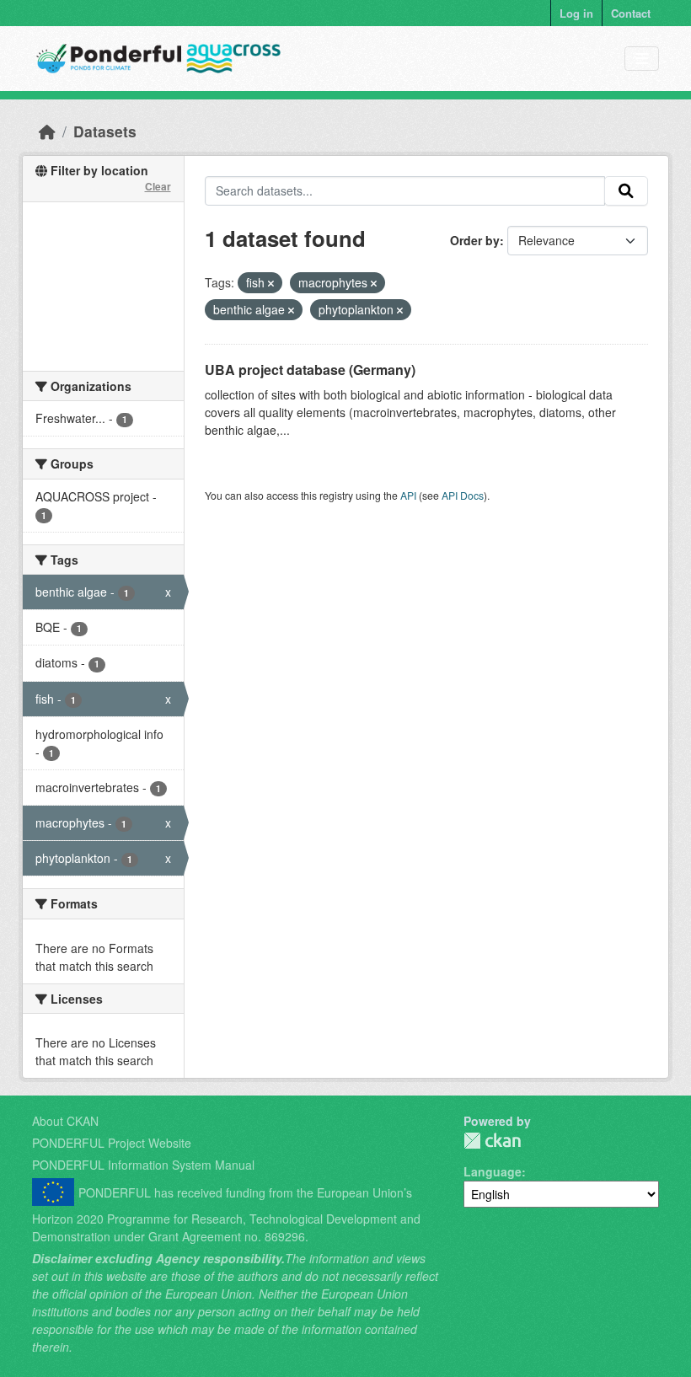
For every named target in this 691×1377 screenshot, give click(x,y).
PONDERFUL (492, 1140)
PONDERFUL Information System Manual (143, 1164)
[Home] (47, 131)
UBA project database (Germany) (310, 369)
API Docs (463, 495)
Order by (475, 240)
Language (492, 1171)
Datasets (105, 131)
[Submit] (626, 191)
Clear (158, 186)
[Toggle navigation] (641, 58)
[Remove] (271, 283)
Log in (576, 13)
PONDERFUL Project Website (111, 1142)
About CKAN (65, 1120)
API (408, 495)
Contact (631, 13)
